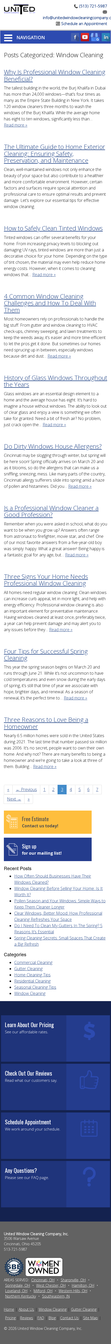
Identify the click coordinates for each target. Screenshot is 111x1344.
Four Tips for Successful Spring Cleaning (46, 654)
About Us (26, 1309)
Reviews (26, 1317)
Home (9, 1309)
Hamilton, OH (83, 1285)
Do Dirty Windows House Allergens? (53, 446)
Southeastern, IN (56, 1296)
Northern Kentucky (20, 1296)
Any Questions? (21, 1170)
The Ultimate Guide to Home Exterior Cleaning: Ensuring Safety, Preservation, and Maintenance (54, 153)
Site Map (90, 1317)
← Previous (26, 789)
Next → (14, 799)
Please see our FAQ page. (27, 1177)
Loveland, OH (16, 1290)
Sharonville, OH (73, 1279)
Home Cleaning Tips (32, 975)
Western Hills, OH (73, 1290)
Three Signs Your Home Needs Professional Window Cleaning (46, 579)
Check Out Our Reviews (28, 1073)
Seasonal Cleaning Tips (35, 987)
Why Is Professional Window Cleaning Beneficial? (54, 75)
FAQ (40, 1317)
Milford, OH (43, 1290)
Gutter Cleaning (28, 968)
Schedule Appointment (28, 1122)
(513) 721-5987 (92, 6)
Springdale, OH (17, 1285)
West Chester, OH (51, 1285)
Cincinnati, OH (42, 1279)
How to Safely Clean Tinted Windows (53, 228)
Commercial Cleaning (33, 962)
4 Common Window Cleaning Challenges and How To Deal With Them (50, 303)
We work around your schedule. (32, 1129)
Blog (52, 1317)
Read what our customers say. (31, 1080)
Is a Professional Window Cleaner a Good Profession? (51, 511)
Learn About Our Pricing (29, 1024)
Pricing (10, 1317)
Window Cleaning (29, 993)
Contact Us (69, 1317)
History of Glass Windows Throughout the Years (55, 381)
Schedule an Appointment (83, 23)
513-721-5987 (15, 1249)
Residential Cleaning (32, 981)
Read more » (15, 125)
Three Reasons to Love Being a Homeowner (46, 722)
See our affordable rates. (26, 1031)
